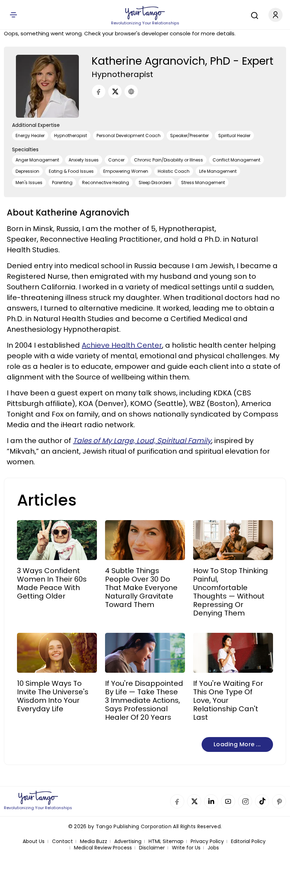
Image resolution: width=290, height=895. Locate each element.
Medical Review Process (103, 847)
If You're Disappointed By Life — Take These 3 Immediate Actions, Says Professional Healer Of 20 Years (144, 700)
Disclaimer (152, 847)
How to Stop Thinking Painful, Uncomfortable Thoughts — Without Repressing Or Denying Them (230, 591)
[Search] (253, 14)
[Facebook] (99, 91)
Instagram (245, 801)
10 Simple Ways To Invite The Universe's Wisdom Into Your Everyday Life (52, 696)
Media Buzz (93, 841)
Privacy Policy (207, 841)
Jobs (213, 847)
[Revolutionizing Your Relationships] (145, 13)
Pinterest (279, 801)
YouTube (228, 801)
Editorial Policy (248, 841)
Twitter (194, 801)
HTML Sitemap (166, 841)
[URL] (131, 91)
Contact (62, 841)
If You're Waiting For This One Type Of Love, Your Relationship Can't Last (228, 700)
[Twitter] (115, 91)
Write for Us (186, 847)
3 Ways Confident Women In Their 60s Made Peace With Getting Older (52, 583)
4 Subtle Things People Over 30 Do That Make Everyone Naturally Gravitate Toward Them (141, 587)
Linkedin (211, 801)
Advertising (127, 841)
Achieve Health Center (122, 345)
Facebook (177, 801)
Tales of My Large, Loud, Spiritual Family (142, 441)
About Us (34, 841)
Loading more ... (237, 744)
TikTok (262, 801)
